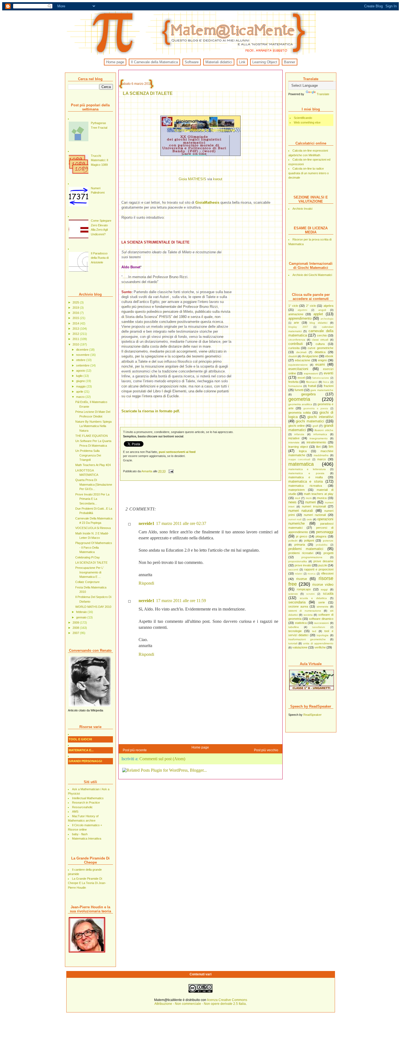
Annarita (147, 471)
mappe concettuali (299, 459)
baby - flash (80, 834)
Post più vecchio (266, 750)
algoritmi (302, 310)
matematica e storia (305, 481)
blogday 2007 (298, 327)
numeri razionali (315, 514)
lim (331, 446)
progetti (328, 553)
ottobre (81, 360)
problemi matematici (305, 549)
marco (321, 459)
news (292, 502)
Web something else (307, 122)
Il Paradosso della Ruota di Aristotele (100, 258)
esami (320, 364)
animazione (295, 314)
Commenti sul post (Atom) (162, 758)
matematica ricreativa (305, 485)
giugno (81, 381)
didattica (320, 352)
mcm (309, 498)
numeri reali (295, 519)
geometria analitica (300, 404)
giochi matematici (310, 421)
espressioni (311, 373)
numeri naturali (300, 511)
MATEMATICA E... (81, 750)
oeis (309, 519)
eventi (328, 373)
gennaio (81, 617)
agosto (81, 370)
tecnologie (295, 631)
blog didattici (318, 322)
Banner (289, 62)
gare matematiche (321, 390)
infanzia (299, 434)
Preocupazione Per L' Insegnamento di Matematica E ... (89, 572)
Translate (323, 94)
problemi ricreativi (300, 553)
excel (301, 377)
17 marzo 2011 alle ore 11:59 (181, 600)
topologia (322, 635)
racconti (293, 569)
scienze (293, 593)
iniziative (294, 438)
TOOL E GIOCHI (80, 739)
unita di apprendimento (318, 643)
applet (318, 314)
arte (296, 322)
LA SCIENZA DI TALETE (91, 562)
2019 (76, 307)
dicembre (82, 349)
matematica (301, 464)
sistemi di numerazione (304, 610)
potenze (328, 540)
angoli (322, 309)
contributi (295, 344)
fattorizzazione (320, 378)
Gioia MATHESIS (192, 179)
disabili (292, 356)
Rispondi (146, 583)
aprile (80, 391)
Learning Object (264, 62)
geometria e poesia (315, 408)
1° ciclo (293, 305)
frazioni (328, 385)
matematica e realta (305, 477)
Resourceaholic (82, 807)
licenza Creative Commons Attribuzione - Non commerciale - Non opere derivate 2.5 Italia (200, 1002)
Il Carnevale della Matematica (154, 62)
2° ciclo (311, 305)
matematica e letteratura (307, 469)
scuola (328, 593)
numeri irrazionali (314, 506)
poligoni (309, 540)
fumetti (299, 390)
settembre (83, 365)
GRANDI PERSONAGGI (85, 761)
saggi (324, 589)
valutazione (299, 647)
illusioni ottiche (324, 430)
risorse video (322, 584)
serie (321, 602)
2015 (76, 318)
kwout (217, 179)
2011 (76, 339)
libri (318, 446)
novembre (83, 354)
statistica (301, 622)
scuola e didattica (313, 598)
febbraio (82, 612)
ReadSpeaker (312, 714)
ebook (329, 356)
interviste (294, 442)
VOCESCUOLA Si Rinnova (93, 528)
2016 (76, 312)
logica (303, 451)
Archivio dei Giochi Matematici (312, 274)
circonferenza (296, 339)
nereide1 (146, 523)
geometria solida (299, 412)
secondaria (297, 602)
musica (322, 498)
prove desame (323, 561)
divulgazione (310, 356)
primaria (299, 544)
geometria (299, 399)
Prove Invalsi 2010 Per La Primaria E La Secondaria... (92, 499)
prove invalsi (303, 565)
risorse (301, 579)
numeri (310, 502)
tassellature (318, 627)
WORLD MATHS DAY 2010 (93, 606)
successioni (321, 622)
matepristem (296, 489)
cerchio (322, 335)
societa (308, 614)
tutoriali (292, 643)
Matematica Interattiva (86, 838)
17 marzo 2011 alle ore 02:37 (181, 523)
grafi (315, 425)
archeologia (327, 318)
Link (242, 62)
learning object (298, 446)
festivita (293, 381)
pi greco (301, 536)
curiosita (294, 348)
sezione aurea (298, 606)
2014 (76, 323)
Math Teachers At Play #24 (93, 465)
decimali (301, 352)
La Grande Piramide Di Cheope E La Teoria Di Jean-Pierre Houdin (87, 883)
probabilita (321, 544)
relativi (298, 573)
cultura (320, 343)
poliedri (292, 540)
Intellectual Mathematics (88, 798)
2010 (76, 344)
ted (314, 631)
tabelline (293, 627)
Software (192, 62)
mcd (297, 498)
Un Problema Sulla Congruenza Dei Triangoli (88, 455)
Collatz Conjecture (87, 582)
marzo (80, 396)
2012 (76, 333)
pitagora (321, 536)
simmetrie (322, 606)
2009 (76, 622)
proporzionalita (297, 561)
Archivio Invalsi (302, 208)
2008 (76, 627)
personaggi (324, 532)
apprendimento (300, 318)
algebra (328, 305)
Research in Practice (86, 802)
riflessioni (327, 573)
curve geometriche (320, 348)
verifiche (320, 647)
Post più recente (135, 750)
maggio (81, 386)
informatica (320, 434)
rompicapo (304, 589)
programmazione (311, 557)
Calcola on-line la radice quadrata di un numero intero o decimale (308, 173)
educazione (302, 360)
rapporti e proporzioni (318, 569)
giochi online (296, 425)
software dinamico (321, 618)
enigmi (322, 360)
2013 (76, 328)
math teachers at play (318, 493)
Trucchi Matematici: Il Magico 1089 (99, 160)
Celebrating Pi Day (87, 557)
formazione (295, 385)
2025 (76, 302)
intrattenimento (316, 442)
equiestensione (298, 364)
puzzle (322, 565)
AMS (75, 811)
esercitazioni (298, 369)
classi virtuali (320, 339)
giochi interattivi (320, 417)
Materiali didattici (218, 62)
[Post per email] (170, 471)
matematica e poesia (306, 473)
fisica (326, 382)
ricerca (311, 573)
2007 (76, 633)
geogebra (308, 394)
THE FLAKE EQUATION (91, 435)
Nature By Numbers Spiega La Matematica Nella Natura (93, 426)
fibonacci (311, 381)
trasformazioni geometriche (307, 639)
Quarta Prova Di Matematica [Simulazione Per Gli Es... (93, 484)
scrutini (310, 594)
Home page (115, 62)
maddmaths (321, 455)
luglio (79, 375)
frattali (312, 385)
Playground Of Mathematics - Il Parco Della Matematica (93, 547)
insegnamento (319, 438)
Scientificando (303, 117)
